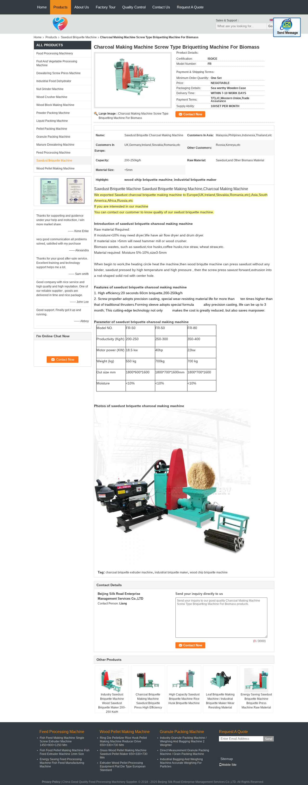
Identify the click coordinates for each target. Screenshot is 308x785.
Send (268, 739)
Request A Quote (190, 7)
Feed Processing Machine (53, 152)
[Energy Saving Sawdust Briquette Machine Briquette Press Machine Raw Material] (256, 680)
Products (60, 7)
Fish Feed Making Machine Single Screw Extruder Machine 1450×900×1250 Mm (62, 741)
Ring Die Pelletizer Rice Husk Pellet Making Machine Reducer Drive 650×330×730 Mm (123, 741)
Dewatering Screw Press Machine (58, 73)
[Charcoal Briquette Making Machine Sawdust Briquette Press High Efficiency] (148, 680)
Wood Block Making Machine (55, 105)
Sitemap (226, 759)
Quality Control (134, 7)
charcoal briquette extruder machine (129, 572)
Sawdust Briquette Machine (79, 37)
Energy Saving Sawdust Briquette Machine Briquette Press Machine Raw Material (256, 701)
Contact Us (161, 7)
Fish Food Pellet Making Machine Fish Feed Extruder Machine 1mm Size (65, 752)
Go (270, 26)
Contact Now (192, 114)
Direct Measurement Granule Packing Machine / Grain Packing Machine (184, 752)
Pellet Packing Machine (51, 128)
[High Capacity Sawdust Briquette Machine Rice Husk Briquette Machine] (184, 680)
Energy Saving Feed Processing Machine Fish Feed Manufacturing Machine (62, 763)
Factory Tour (106, 7)
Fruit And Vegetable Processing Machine (56, 63)
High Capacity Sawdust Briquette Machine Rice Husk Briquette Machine (184, 699)
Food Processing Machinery (54, 53)
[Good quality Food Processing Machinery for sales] (49, 191)
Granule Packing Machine (53, 136)
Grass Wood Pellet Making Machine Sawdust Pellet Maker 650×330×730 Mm (124, 754)
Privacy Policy (51, 782)
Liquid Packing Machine (52, 121)
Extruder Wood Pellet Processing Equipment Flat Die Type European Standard (123, 766)
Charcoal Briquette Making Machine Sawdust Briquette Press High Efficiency (148, 701)
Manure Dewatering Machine (55, 144)
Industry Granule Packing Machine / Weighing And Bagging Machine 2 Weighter (183, 741)
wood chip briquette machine (209, 572)
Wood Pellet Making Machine (55, 168)
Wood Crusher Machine (51, 97)
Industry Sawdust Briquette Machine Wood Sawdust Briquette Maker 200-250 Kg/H (112, 703)
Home (42, 7)
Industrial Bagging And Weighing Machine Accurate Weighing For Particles (181, 763)
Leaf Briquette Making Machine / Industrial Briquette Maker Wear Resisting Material (220, 701)
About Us (81, 7)
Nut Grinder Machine (50, 89)
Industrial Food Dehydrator (53, 81)
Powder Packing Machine (53, 113)
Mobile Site (229, 764)
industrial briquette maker (171, 572)
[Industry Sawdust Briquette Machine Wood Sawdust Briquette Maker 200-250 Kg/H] (112, 680)
